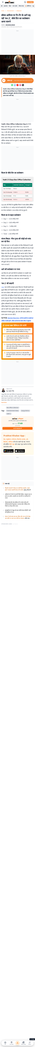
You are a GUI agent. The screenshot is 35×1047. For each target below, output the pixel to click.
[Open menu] (2, 2)
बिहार (10, 6)
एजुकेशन (8, 439)
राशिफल (10, 442)
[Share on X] (23, 85)
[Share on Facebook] (15, 85)
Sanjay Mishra (25, 410)
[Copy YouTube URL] (17, 85)
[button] (17, 64)
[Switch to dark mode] (25, 2)
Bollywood (18, 10)
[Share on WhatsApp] (12, 85)
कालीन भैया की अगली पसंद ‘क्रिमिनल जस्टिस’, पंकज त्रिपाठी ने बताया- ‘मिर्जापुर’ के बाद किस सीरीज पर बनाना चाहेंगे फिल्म (17, 338)
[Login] (17, 1043)
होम (1, 6)
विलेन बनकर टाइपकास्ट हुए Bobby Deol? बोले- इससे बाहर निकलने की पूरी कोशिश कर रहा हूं (18, 330)
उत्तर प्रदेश (14, 6)
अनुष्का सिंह (11, 391)
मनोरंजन (14, 439)
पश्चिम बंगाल (21, 6)
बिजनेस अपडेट (21, 439)
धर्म (27, 439)
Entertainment (10, 10)
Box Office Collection (12, 407)
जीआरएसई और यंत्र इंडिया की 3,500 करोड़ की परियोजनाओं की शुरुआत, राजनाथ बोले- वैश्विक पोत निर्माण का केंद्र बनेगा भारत (17, 504)
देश (4, 439)
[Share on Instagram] (20, 85)
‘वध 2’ (2, 287)
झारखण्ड (6, 6)
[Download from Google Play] (8, 451)
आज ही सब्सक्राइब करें (17, 428)
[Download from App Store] (20, 451)
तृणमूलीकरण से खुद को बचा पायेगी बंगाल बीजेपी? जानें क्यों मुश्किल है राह (18, 511)
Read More (4, 402)
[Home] (9, 2)
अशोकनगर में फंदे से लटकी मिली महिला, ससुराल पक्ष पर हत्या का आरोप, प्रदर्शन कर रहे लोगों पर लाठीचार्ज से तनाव (18, 496)
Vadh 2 (9, 413)
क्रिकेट (5, 442)
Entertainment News (13, 410)
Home (2, 10)
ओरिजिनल (29, 6)
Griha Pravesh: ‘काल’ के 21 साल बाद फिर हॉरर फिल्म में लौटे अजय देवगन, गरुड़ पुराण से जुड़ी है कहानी (18, 354)
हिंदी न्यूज (12, 444)
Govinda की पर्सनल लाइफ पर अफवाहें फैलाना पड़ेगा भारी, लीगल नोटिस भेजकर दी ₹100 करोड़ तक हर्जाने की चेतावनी (18, 346)
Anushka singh (10, 25)
